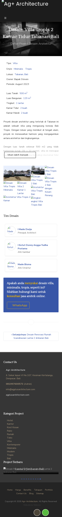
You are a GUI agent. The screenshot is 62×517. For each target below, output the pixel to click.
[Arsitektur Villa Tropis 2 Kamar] (17, 199)
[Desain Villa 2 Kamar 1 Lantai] (24, 188)
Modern (11, 451)
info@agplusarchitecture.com (20, 389)
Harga (18, 490)
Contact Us (21, 493)
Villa (15, 63)
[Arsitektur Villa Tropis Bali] (38, 191)
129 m (27, 98)
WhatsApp (19, 305)
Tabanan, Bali (21, 74)
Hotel (10, 420)
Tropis (28, 68)
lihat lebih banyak (18, 154)
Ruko (9, 430)
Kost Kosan (13, 427)
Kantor (10, 424)
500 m (23, 93)
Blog (31, 493)
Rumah (10, 434)
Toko (9, 437)
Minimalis (18, 68)
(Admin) (19, 384)
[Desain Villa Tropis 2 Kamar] (17, 173)
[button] (21, 479)
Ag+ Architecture (30, 501)
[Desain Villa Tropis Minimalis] (10, 186)
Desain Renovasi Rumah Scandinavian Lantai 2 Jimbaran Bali (31, 336)
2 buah (23, 108)
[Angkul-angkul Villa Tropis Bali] (38, 201)
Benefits (27, 490)
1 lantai (20, 103)
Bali (9, 458)
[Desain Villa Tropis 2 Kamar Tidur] (38, 170)
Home (10, 490)
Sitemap (40, 493)
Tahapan (38, 490)
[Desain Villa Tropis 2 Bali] (52, 171)
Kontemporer (13, 444)
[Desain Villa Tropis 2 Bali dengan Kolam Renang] (52, 186)
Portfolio (49, 490)
